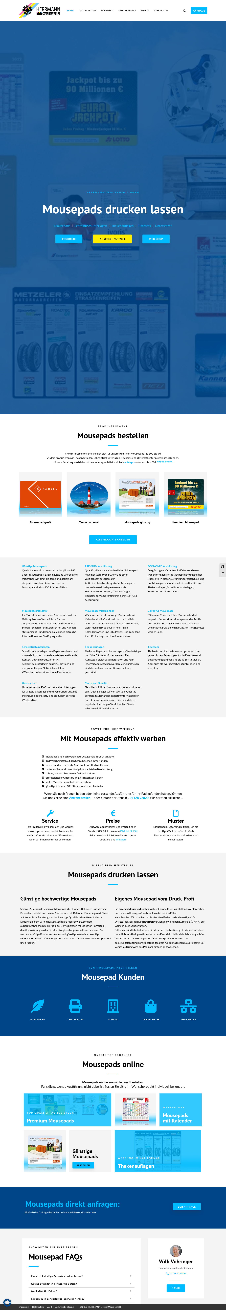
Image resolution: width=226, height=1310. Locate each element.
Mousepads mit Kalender (177, 1118)
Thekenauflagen (122, 226)
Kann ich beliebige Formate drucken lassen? (57, 1276)
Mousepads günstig (137, 522)
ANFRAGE (199, 10)
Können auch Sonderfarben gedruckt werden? (57, 1298)
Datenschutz (38, 1307)
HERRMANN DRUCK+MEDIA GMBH (113, 192)
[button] (95, 10)
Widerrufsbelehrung (64, 1307)
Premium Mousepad (185, 522)
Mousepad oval (89, 522)
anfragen (129, 462)
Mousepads (62, 226)
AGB (49, 1307)
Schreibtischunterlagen (90, 226)
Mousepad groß (40, 522)
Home (70, 10)
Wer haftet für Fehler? (44, 1291)
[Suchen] (184, 10)
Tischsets (144, 226)
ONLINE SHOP (128, 831)
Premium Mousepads (50, 1120)
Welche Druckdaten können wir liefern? (54, 1283)
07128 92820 (164, 462)
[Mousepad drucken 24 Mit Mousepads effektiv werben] (40, 10)
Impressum (24, 1307)
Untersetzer (163, 226)
